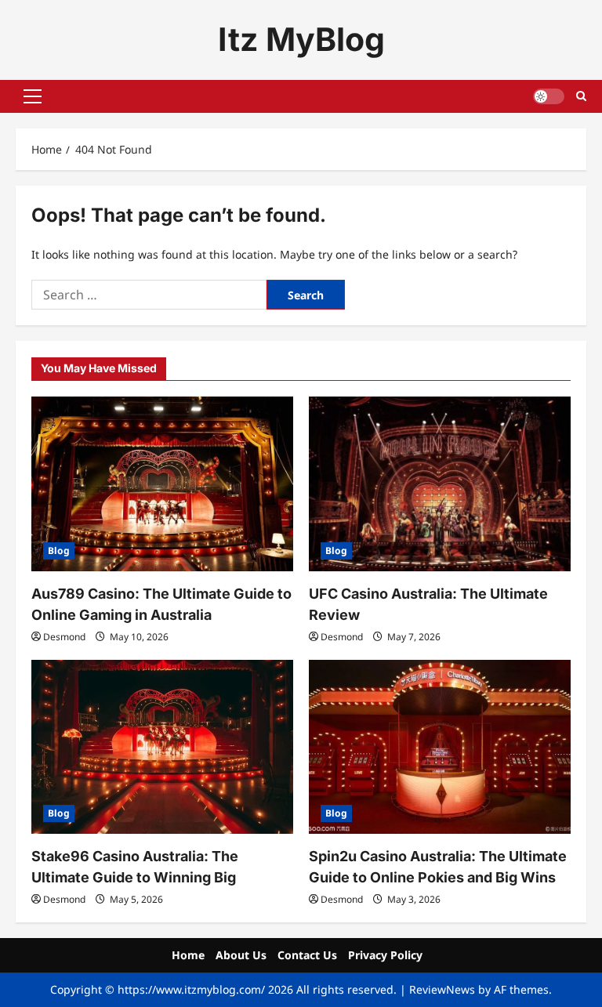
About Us (241, 954)
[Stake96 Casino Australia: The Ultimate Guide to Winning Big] (162, 747)
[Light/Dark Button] (548, 96)
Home (188, 954)
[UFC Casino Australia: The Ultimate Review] (440, 484)
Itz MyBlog (301, 39)
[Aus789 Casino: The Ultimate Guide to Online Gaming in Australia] (162, 484)
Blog (59, 550)
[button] (32, 96)
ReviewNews (442, 989)
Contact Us (307, 954)
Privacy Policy (385, 954)
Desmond (64, 636)
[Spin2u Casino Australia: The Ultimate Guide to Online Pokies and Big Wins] (440, 747)
